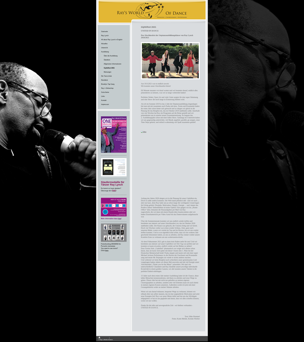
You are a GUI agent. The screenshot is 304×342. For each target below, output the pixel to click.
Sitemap (112, 338)
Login (203, 337)
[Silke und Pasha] (143, 163)
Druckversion (105, 338)
